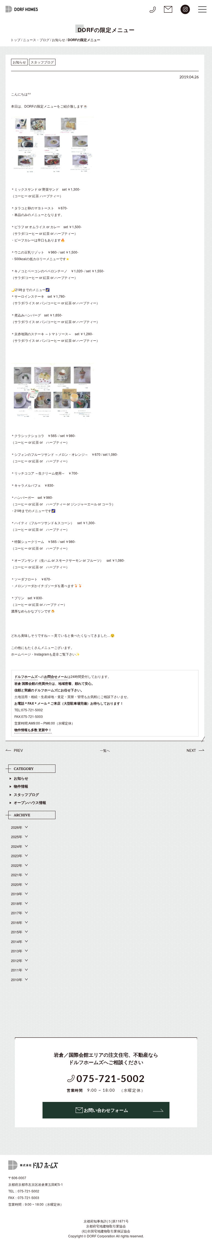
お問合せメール (55, 676)
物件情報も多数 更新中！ (33, 729)
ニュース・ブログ (36, 39)
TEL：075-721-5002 (23, 1191)
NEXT (191, 750)
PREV (18, 750)
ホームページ (21, 654)
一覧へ (105, 750)
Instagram (41, 654)
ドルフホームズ (26, 676)
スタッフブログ (26, 794)
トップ (15, 39)
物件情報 (21, 786)
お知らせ (58, 39)
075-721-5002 (106, 1083)
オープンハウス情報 (30, 802)
